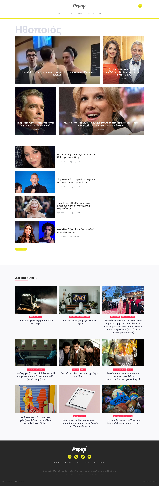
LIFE (94, 463)
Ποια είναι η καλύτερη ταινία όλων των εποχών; (35, 322)
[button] (21, 249)
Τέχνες (129, 369)
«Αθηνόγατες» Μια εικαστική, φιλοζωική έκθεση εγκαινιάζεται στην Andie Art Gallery (36, 420)
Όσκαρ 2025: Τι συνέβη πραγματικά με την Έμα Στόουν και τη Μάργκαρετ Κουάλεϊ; (58, 73)
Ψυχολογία (128, 416)
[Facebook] (69, 457)
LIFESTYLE (57, 463)
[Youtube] (89, 457)
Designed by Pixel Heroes (150, 481)
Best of (75, 369)
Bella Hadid (115, 317)
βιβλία (76, 416)
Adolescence (32, 369)
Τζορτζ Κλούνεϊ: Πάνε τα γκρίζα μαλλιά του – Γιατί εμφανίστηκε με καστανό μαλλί (123, 72)
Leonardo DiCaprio (128, 317)
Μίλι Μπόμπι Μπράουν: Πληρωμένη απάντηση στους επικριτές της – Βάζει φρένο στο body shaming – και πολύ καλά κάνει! (101, 124)
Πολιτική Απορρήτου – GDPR (96, 474)
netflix (41, 369)
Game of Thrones (83, 317)
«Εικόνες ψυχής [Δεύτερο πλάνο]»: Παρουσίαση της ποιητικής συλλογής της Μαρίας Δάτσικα (79, 422)
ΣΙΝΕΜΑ (86, 463)
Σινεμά (32, 317)
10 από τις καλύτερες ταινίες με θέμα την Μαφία (79, 375)
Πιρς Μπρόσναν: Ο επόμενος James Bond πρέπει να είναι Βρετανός (35, 124)
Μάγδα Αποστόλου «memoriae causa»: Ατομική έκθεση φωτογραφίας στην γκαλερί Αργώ (123, 376)
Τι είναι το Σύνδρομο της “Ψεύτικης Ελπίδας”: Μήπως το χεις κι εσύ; (123, 421)
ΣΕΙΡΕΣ (77, 463)
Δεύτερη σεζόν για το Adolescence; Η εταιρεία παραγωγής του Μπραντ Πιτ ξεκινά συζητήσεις (36, 376)
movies (83, 369)
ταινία (39, 317)
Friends (72, 317)
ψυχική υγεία (118, 416)
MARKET (103, 463)
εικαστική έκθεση (119, 369)
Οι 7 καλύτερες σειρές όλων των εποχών (79, 322)
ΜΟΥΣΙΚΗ (68, 463)
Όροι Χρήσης (80, 474)
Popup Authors (69, 474)
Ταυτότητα (58, 474)
